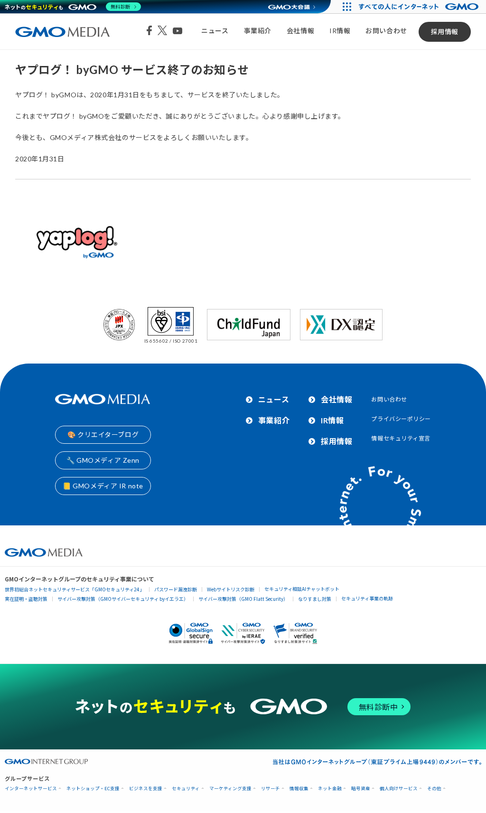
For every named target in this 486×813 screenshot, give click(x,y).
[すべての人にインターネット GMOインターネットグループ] (420, 6)
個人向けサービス (399, 788)
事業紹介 (257, 31)
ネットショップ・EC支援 (93, 788)
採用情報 (444, 32)
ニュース (214, 31)
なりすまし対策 (314, 598)
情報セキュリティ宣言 (400, 438)
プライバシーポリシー (401, 418)
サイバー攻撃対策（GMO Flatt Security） (243, 598)
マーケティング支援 (230, 788)
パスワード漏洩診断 (175, 589)
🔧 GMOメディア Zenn (103, 460)
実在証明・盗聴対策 (26, 598)
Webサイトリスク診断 (230, 589)
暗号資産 (360, 788)
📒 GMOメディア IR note (103, 486)
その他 (434, 788)
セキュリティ (186, 788)
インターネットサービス (31, 788)
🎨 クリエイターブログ (103, 434)
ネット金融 (330, 788)
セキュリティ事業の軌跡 (367, 598)
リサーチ (270, 788)
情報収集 (299, 788)
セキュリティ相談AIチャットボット (301, 588)
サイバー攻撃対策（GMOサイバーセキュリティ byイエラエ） (122, 598)
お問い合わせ (386, 31)
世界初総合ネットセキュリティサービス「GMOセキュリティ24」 (74, 589)
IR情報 (339, 31)
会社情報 (300, 31)
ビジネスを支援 (145, 788)
